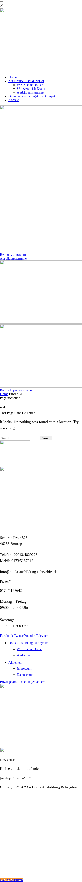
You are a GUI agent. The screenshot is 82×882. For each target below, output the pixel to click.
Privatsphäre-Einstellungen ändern (22, 682)
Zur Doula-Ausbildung (26, 81)
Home (12, 77)
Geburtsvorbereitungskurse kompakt (32, 96)
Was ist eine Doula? (30, 85)
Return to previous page (16, 390)
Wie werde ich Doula (31, 88)
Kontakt (13, 100)
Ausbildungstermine (30, 92)
